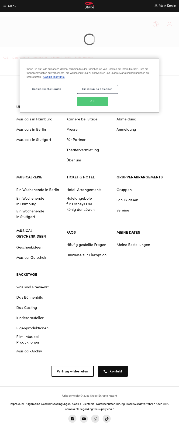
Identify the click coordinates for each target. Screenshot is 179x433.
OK (92, 101)
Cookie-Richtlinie (54, 76)
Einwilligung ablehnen (97, 89)
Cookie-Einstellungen (46, 89)
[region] (89, 85)
